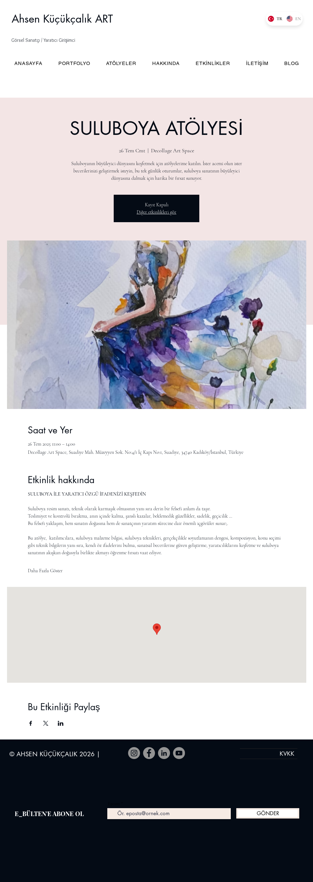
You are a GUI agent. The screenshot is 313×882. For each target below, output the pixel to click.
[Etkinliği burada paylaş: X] (46, 723)
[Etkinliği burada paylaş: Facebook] (31, 723)
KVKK (287, 753)
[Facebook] (149, 753)
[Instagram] (134, 753)
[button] (49, 40)
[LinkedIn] (164, 753)
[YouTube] (179, 753)
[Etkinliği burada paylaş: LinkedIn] (61, 723)
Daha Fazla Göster (45, 571)
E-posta (114, 804)
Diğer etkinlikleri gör (156, 212)
